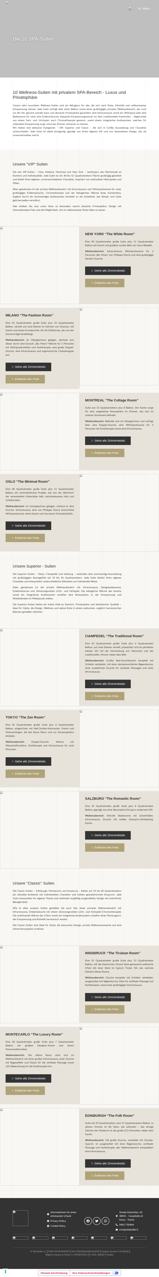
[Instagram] (105, 1221)
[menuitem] (130, 9)
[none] (130, 9)
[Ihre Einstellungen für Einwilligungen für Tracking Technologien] (5, 1272)
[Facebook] (88, 1221)
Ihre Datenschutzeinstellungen (91, 1273)
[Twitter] (97, 1221)
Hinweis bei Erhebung (54, 1273)
